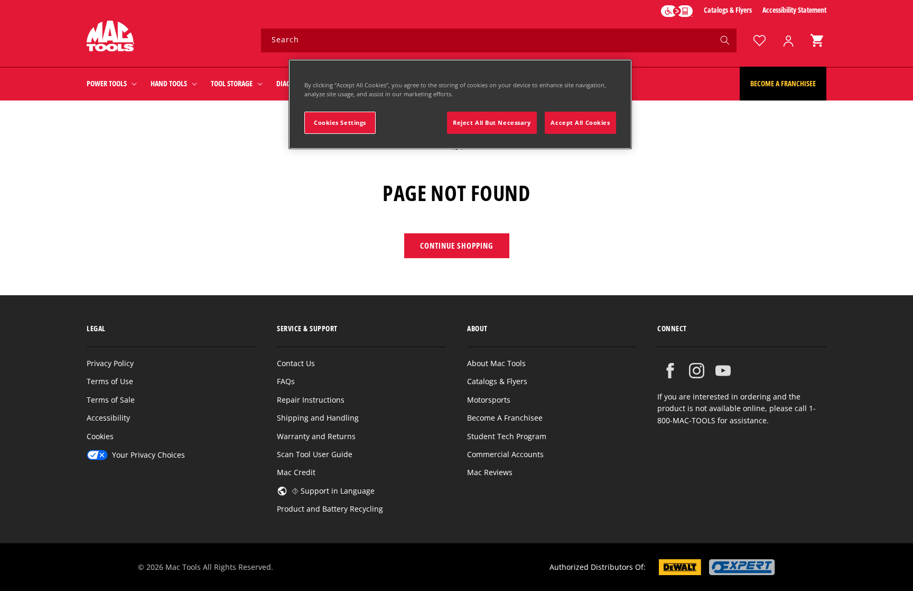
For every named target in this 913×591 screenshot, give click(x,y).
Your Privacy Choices (148, 455)
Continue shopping (456, 245)
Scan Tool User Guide (314, 454)
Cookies (100, 436)
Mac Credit (296, 472)
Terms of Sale (111, 400)
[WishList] (759, 40)
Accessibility (108, 418)
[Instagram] (697, 371)
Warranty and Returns (316, 436)
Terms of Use (110, 381)
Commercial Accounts (505, 454)
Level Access (676, 11)
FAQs (286, 381)
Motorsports (488, 400)
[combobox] (499, 40)
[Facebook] (670, 371)
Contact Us (296, 363)
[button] (816, 40)
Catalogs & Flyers (728, 10)
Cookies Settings (340, 122)
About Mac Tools (496, 363)
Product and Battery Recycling (330, 509)
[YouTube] (723, 371)
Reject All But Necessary (492, 122)
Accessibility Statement (794, 10)
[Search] (725, 40)
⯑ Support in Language (333, 491)
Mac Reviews (490, 472)
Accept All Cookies (580, 122)
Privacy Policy (110, 363)
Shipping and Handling (318, 418)
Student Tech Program (506, 436)
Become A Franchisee (505, 418)
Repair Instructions (310, 400)
